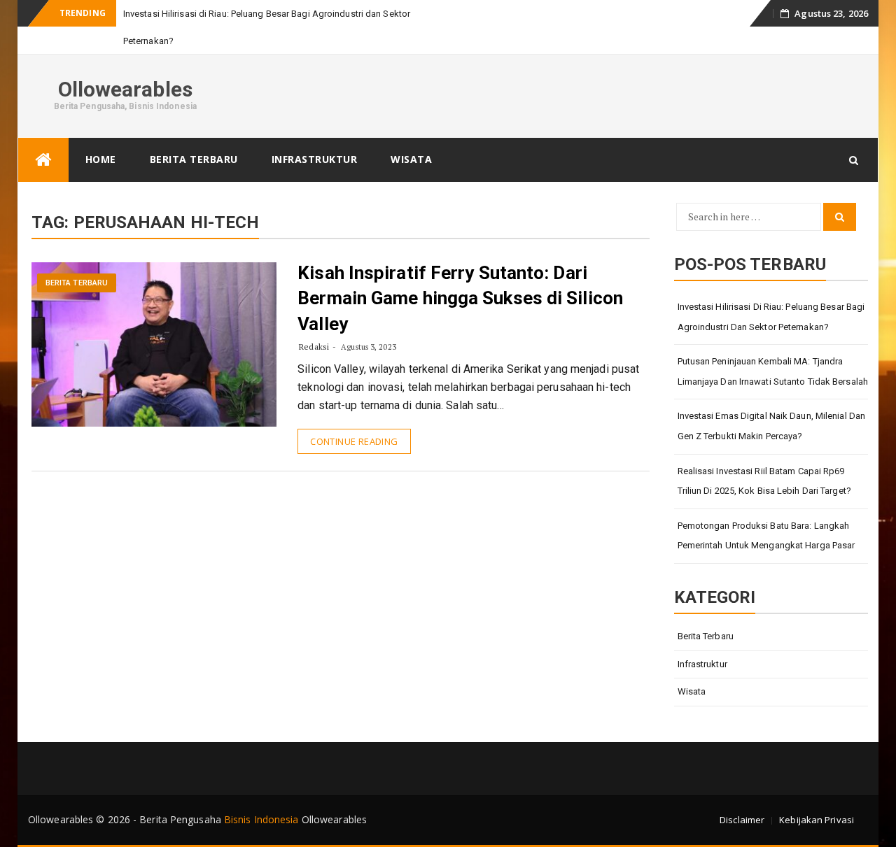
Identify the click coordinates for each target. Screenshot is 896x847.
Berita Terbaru (194, 159)
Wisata (411, 159)
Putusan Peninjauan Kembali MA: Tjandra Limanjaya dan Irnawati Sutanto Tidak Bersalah (773, 371)
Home (100, 159)
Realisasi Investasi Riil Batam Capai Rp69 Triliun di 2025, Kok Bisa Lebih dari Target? (764, 481)
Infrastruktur (315, 159)
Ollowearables (125, 89)
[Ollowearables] (43, 160)
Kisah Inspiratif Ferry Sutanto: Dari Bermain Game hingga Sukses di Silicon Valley (460, 298)
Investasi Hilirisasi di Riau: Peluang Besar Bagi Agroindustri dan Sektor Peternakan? (771, 316)
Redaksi (314, 346)
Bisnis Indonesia (261, 819)
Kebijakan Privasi (816, 819)
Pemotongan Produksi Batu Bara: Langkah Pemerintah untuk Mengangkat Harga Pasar (766, 535)
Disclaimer (742, 819)
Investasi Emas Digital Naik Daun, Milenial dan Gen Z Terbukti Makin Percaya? (772, 426)
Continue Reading (354, 441)
